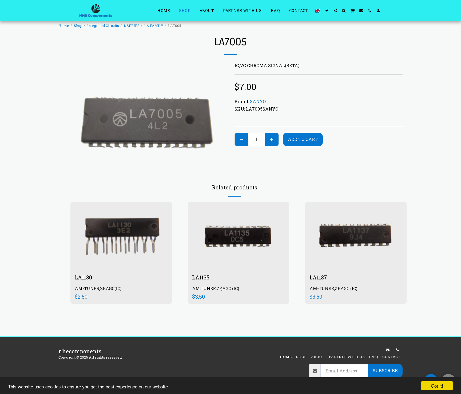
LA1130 (83, 277)
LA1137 (318, 277)
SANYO (258, 101)
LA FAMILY (153, 25)
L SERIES (132, 25)
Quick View (121, 251)
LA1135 (200, 277)
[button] (327, 11)
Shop (78, 25)
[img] (121, 235)
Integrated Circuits (103, 25)
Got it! (437, 385)
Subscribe (385, 370)
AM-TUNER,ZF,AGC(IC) (98, 288)
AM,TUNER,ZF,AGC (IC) (215, 288)
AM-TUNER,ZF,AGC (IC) (333, 288)
